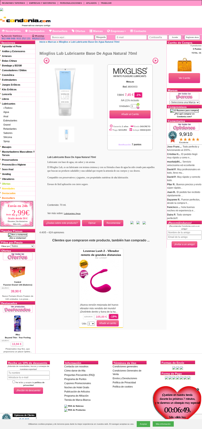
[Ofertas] (18, 256)
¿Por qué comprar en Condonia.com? (184, 115)
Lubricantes (8, 103)
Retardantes (10, 129)
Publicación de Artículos (77, 391)
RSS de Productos (76, 410)
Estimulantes (9, 79)
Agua (6, 112)
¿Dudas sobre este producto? (62, 223)
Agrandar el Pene (12, 46)
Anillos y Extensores (13, 51)
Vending (6, 174)
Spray (6, 141)
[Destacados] (18, 309)
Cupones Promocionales (77, 383)
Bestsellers (59, 31)
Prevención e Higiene (14, 164)
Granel (7, 124)
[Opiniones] (184, 126)
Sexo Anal (7, 169)
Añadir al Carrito (130, 114)
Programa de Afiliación (76, 395)
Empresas (117, 31)
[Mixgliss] (130, 72)
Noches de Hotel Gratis (76, 387)
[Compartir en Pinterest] (144, 222)
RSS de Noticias (75, 406)
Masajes (6, 147)
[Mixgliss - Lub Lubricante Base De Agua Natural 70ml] (66, 91)
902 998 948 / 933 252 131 (16, 38)
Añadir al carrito (107, 323)
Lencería (7, 94)
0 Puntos (197, 49)
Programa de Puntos (75, 379)
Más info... (17, 224)
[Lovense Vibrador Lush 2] (101, 280)
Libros (5, 99)
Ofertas (80, 31)
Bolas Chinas (9, 61)
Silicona (7, 137)
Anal (5, 116)
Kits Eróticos (9, 89)
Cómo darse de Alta (74, 370)
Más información (163, 424)
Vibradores (8, 179)
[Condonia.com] (25, 20)
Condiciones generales (125, 366)
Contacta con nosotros (76, 366)
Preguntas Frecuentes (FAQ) (79, 375)
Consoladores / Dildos (14, 70)
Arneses (7, 56)
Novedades (13, 31)
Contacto (139, 31)
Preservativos (10, 160)
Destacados (36, 31)
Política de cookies (123, 386)
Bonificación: (130, 145)
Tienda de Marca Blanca (77, 400)
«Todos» (8, 108)
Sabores (7, 133)
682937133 (38, 38)
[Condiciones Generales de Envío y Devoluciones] (174, 367)
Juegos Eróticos (11, 84)
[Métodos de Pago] (178, 377)
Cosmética (8, 75)
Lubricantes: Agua (72, 213)
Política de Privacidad (124, 382)
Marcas (97, 31)
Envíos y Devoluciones (125, 378)
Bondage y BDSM (12, 65)
